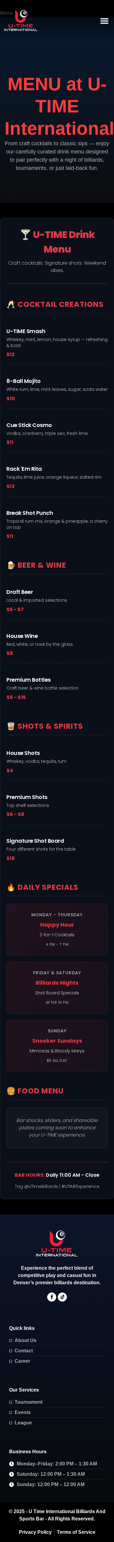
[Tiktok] (62, 1297)
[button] (104, 21)
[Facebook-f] (51, 1297)
